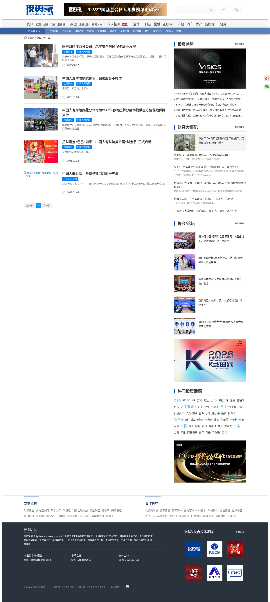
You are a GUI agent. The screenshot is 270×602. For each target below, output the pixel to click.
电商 (241, 419)
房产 (199, 24)
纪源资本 (208, 516)
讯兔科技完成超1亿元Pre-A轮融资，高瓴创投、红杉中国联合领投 (210, 115)
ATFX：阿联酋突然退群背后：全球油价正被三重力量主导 (207, 166)
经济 (191, 426)
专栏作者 (223, 400)
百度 (176, 426)
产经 (181, 24)
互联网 (168, 24)
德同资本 (177, 510)
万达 (206, 400)
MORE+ (239, 44)
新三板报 (84, 516)
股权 (197, 426)
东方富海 (189, 510)
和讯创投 (29, 516)
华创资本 (213, 510)
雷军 (201, 432)
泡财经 (67, 510)
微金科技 (157, 31)
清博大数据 (97, 516)
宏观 (38, 24)
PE (184, 400)
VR (194, 400)
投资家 (31, 38)
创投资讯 (179, 413)
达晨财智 (220, 516)
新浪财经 (95, 510)
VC (189, 400)
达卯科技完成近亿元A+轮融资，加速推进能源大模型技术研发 (208, 110)
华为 (188, 413)
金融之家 (72, 516)
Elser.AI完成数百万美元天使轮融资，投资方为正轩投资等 (206, 104)
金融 (157, 24)
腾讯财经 (116, 510)
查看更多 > (240, 532)
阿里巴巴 (192, 432)
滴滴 (216, 419)
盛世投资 (225, 510)
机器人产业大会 (173, 31)
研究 (223, 24)
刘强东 (215, 406)
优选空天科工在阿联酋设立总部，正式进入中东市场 (203, 198)
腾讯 (204, 426)
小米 (208, 413)
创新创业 (79, 31)
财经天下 (111, 516)
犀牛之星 (56, 510)
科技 (148, 24)
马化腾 (216, 432)
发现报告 (29, 510)
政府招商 (113, 24)
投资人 (232, 413)
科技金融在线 (80, 510)
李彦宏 (209, 419)
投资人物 (97, 24)
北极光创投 (151, 510)
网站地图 (115, 587)
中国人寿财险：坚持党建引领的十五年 (90, 174)
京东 (176, 406)
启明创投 (196, 516)
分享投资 (165, 510)
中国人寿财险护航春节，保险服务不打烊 (92, 78)
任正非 (199, 406)
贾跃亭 (228, 426)
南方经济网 (42, 510)
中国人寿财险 (83, 52)
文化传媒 (124, 31)
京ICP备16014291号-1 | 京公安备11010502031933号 (79, 587)
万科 (199, 400)
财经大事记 (188, 127)
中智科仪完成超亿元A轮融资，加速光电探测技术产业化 (205, 210)
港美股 (61, 24)
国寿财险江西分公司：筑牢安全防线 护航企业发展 (99, 47)
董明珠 (212, 426)
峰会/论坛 (186, 223)
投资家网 (54, 31)
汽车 (190, 24)
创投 (45, 24)
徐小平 (216, 413)
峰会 (147, 31)
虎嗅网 (61, 516)
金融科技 (101, 31)
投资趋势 (186, 44)
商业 (194, 413)
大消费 (113, 31)
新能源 (90, 31)
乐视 (232, 400)
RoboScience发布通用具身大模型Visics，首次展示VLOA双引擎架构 (212, 93)
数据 (73, 24)
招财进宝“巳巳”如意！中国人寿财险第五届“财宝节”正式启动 (107, 142)
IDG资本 (201, 510)
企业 (207, 406)
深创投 (173, 516)
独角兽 (224, 419)
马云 (208, 432)
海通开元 (150, 516)
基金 (201, 413)
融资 (220, 426)
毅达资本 (184, 516)
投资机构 (84, 24)
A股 (53, 24)
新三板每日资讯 (194, 419)
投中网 (105, 510)
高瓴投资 (162, 516)
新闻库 (210, 24)
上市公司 (66, 31)
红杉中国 (237, 510)
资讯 (30, 24)
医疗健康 (137, 31)
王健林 (233, 419)
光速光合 (232, 516)
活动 (136, 24)
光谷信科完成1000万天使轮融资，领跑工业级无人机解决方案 (208, 99)
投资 (223, 413)
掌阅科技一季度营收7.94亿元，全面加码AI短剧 (201, 154)
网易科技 (51, 516)
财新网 (40, 516)
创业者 (232, 406)
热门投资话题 (190, 391)
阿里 (183, 432)
